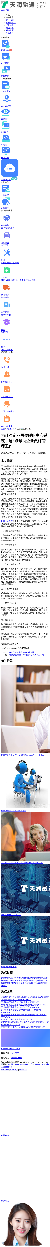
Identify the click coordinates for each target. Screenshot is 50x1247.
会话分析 (5, 132)
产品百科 (10, 33)
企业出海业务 (7, 426)
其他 (3, 347)
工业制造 (15, 263)
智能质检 (5, 119)
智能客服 (7, 983)
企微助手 (5, 208)
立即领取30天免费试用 (10, 1049)
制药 (34, 280)
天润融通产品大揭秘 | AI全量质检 (15, 1002)
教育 (3, 330)
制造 (3, 260)
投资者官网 (11, 23)
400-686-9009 (16, 1058)
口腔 (3, 280)
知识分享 (10, 28)
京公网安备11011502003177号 (20, 1064)
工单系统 (5, 195)
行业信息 (10, 25)
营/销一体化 (6, 367)
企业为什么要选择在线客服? (13, 1019)
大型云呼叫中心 (31, 983)
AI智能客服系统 (17, 983)
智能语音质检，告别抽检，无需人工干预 (26, 655)
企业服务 (5, 225)
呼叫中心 (5, 50)
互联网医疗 (10, 280)
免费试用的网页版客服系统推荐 (16, 980)
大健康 (4, 277)
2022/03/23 (26, 1000)
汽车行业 (5, 243)
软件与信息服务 (8, 228)
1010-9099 (15, 1053)
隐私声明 (5, 1069)
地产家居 (5, 312)
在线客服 (5, 63)
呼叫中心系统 (7, 521)
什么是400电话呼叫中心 (11, 915)
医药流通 (19, 280)
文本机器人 (6, 91)
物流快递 (5, 295)
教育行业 (5, 332)
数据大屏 (5, 158)
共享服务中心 (7, 397)
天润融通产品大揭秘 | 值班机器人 (15, 1007)
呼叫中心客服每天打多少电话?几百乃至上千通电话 (23, 755)
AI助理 (4, 145)
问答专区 (10, 30)
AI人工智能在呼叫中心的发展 (21, 652)
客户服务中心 (7, 382)
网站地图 (23, 1069)
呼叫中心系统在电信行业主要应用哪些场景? (20, 1005)
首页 (3, 429)
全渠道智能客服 (8, 411)
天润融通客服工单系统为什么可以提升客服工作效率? (23, 1015)
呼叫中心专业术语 (9, 967)
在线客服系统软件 (9, 978)
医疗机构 (28, 280)
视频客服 (5, 76)
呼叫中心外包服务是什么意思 (13, 811)
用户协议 (14, 1069)
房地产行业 (6, 315)
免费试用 (5, 10)
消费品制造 (6, 263)
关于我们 (10, 20)
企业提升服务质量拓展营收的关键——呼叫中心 (21, 1010)
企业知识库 (6, 106)
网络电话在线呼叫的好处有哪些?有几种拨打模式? (22, 863)
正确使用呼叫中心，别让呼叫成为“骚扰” (18, 1027)
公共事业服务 (7, 350)
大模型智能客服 (23, 978)
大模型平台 (6, 180)
